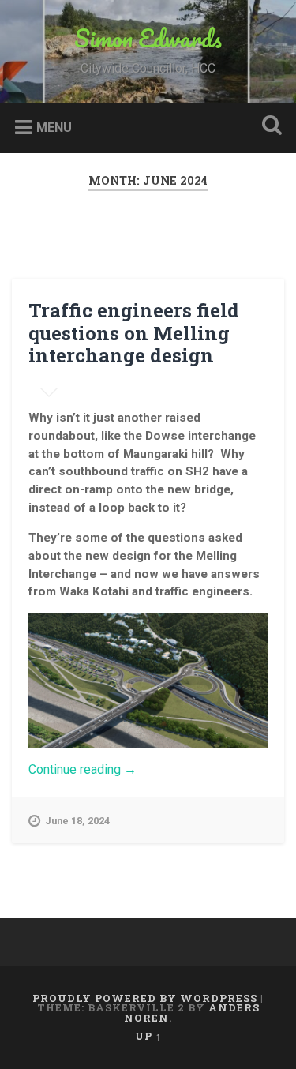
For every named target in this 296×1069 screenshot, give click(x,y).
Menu (54, 126)
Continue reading (107, 769)
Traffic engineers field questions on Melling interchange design (133, 333)
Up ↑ (148, 1036)
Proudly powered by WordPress (144, 998)
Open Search (268, 126)
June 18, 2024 (77, 821)
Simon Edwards (148, 38)
